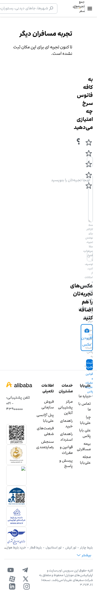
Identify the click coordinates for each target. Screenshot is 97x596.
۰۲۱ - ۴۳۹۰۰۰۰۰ (14, 405)
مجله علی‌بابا (85, 459)
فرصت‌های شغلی (45, 431)
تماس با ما (84, 406)
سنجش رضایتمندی (45, 444)
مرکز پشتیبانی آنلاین (65, 407)
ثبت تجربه (89, 364)
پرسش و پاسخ (66, 463)
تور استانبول (54, 547)
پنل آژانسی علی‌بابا (45, 417)
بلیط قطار (36, 547)
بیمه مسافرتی (84, 446)
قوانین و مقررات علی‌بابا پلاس (89, 383)
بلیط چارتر (86, 547)
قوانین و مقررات (66, 449)
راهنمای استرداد (66, 436)
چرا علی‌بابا (85, 419)
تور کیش (70, 547)
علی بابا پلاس (85, 433)
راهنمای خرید (66, 423)
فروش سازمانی (47, 404)
